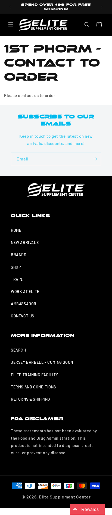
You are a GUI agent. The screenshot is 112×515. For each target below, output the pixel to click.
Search (18, 350)
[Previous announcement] (10, 7)
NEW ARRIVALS (25, 242)
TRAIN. (17, 279)
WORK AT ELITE (25, 291)
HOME (16, 230)
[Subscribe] (95, 159)
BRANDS (18, 254)
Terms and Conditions (33, 387)
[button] (11, 25)
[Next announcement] (102, 7)
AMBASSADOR (23, 303)
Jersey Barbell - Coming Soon (42, 362)
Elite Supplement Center (65, 496)
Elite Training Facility (34, 374)
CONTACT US (22, 316)
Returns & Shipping (30, 399)
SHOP (16, 267)
